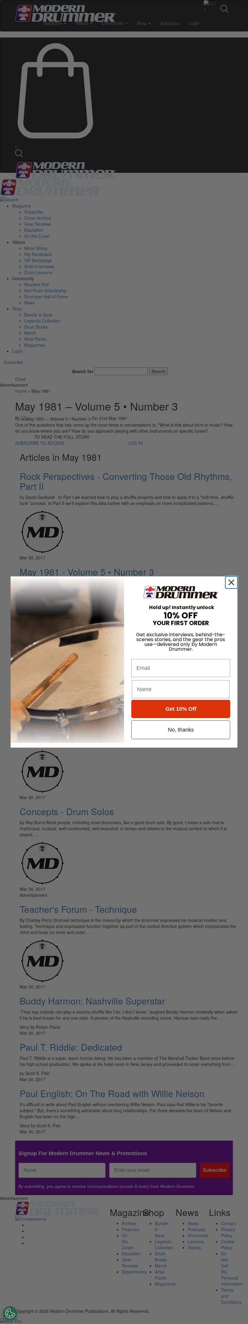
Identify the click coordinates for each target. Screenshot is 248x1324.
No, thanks (181, 730)
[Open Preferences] (10, 1313)
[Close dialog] (232, 582)
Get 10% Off (180, 709)
